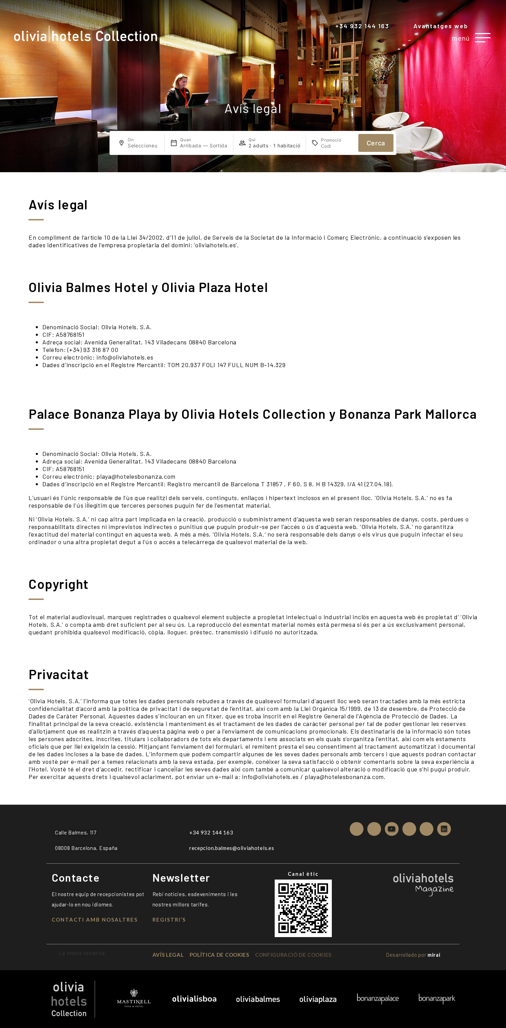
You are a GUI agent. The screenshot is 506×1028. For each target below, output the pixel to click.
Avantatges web (440, 26)
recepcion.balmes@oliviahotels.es (231, 848)
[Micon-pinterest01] (409, 829)
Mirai (434, 955)
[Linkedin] (444, 829)
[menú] (482, 37)
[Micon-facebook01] (356, 829)
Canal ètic (303, 874)
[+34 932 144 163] (330, 26)
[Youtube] (392, 829)
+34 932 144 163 (362, 26)
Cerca (376, 143)
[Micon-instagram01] (426, 829)
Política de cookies (219, 955)
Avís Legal (168, 955)
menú (461, 38)
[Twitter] (374, 829)
